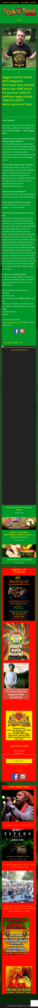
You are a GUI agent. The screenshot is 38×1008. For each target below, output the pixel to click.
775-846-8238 (19, 572)
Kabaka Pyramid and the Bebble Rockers (19, 508)
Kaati (7, 111)
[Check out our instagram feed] (22, 331)
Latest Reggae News (12, 114)
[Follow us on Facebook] (15, 331)
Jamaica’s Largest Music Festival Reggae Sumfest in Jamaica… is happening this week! (19, 534)
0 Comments (30, 114)
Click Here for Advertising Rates (19, 764)
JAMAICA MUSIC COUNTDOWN (19, 560)
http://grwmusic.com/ (12, 322)
